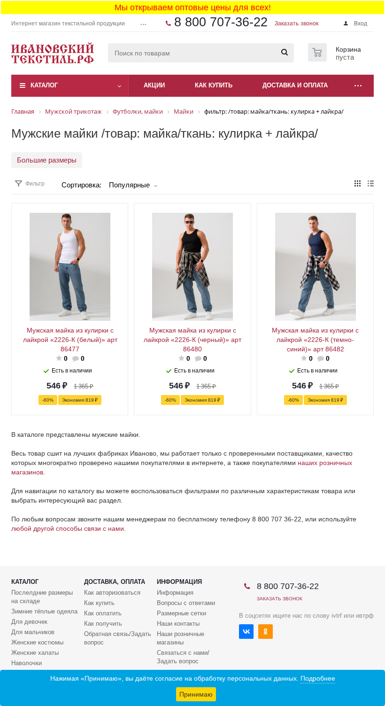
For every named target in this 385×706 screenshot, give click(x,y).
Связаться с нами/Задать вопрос (183, 657)
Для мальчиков (32, 632)
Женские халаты (35, 652)
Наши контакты (178, 623)
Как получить (103, 623)
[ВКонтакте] (246, 631)
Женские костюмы (37, 642)
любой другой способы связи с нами (67, 528)
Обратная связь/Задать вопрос (117, 638)
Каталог (44, 85)
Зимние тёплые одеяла (44, 611)
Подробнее (317, 678)
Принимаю (196, 694)
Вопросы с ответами (186, 602)
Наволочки (26, 663)
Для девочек (29, 621)
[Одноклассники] (265, 631)
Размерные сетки (181, 613)
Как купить (99, 602)
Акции (154, 85)
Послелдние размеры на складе (42, 597)
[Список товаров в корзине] (335, 58)
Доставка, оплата (114, 581)
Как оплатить (103, 613)
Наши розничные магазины (180, 638)
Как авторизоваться (112, 592)
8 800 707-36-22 (221, 22)
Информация (179, 581)
